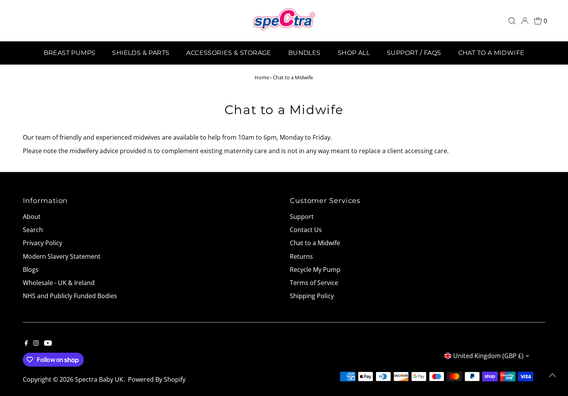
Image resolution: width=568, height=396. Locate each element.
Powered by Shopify (156, 379)
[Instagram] (36, 343)
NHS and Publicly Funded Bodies (70, 296)
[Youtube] (48, 343)
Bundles (304, 52)
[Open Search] (511, 20)
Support (302, 216)
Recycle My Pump (315, 269)
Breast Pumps (69, 52)
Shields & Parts (140, 52)
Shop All (354, 52)
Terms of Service (314, 282)
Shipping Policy (312, 296)
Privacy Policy (42, 243)
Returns (301, 256)
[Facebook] (26, 343)
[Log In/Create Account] (524, 20)
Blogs (31, 269)
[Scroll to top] (552, 374)
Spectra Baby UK (99, 379)
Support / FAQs (414, 52)
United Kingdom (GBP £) (488, 356)
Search (33, 229)
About (32, 216)
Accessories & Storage (228, 52)
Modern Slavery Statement (61, 256)
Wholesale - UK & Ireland (59, 282)
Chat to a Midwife (491, 52)
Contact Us (306, 229)
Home (262, 77)
